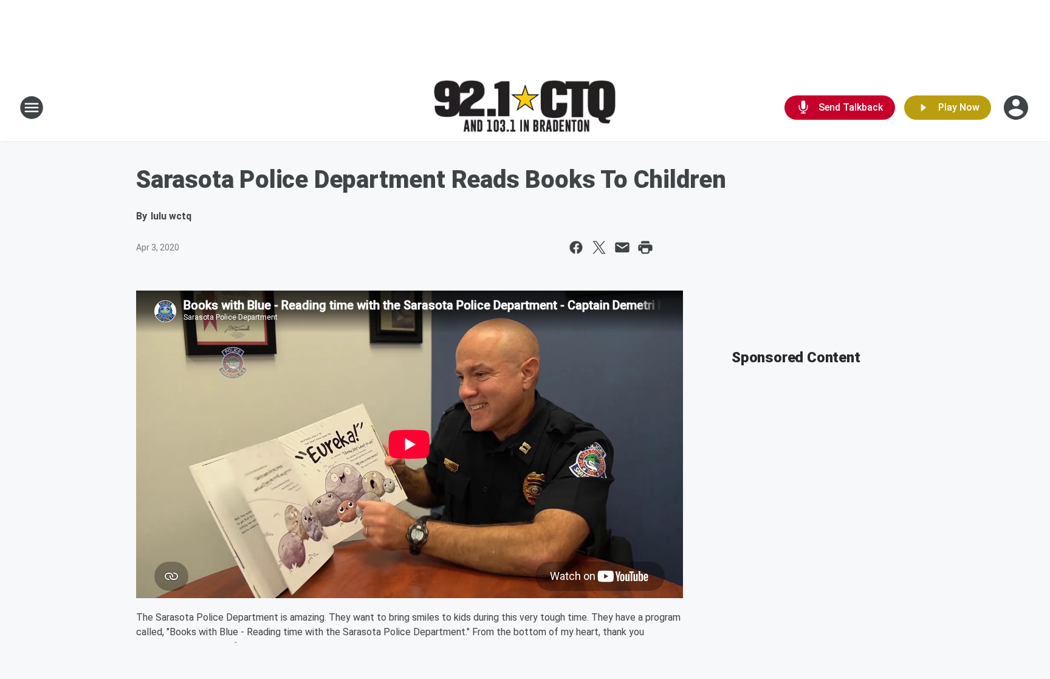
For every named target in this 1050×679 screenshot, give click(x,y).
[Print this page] (645, 247)
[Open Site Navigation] (31, 107)
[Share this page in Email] (622, 247)
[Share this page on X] (599, 247)
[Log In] (1017, 107)
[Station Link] (525, 108)
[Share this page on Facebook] (576, 247)
